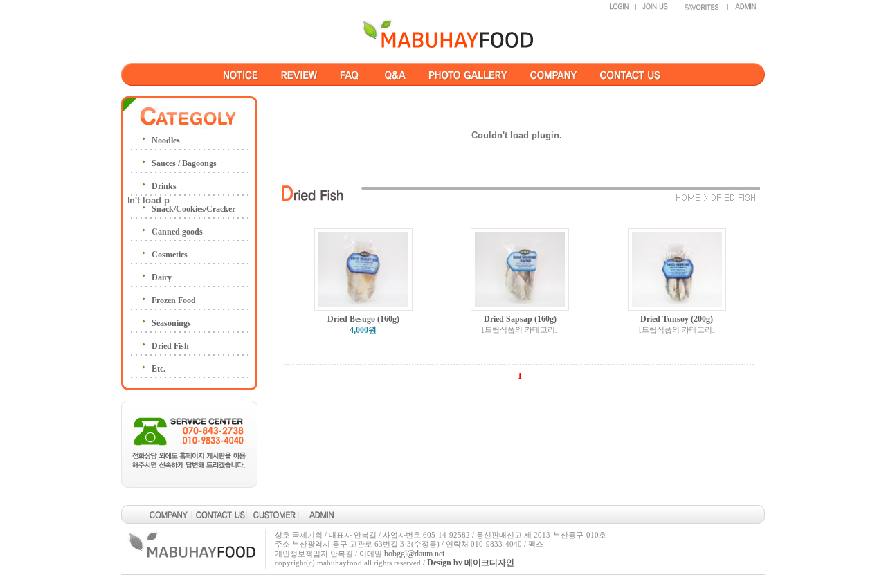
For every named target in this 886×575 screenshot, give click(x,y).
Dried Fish (170, 346)
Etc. (158, 369)
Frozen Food (174, 300)
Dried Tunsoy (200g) (676, 319)
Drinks (164, 186)
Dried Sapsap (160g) (520, 319)
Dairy (162, 277)
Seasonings (171, 323)
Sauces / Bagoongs (184, 163)
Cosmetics (170, 254)
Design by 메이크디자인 (470, 562)
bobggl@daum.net (414, 553)
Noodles (166, 140)
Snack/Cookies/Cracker (193, 209)
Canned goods (177, 232)
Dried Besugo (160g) (363, 319)
